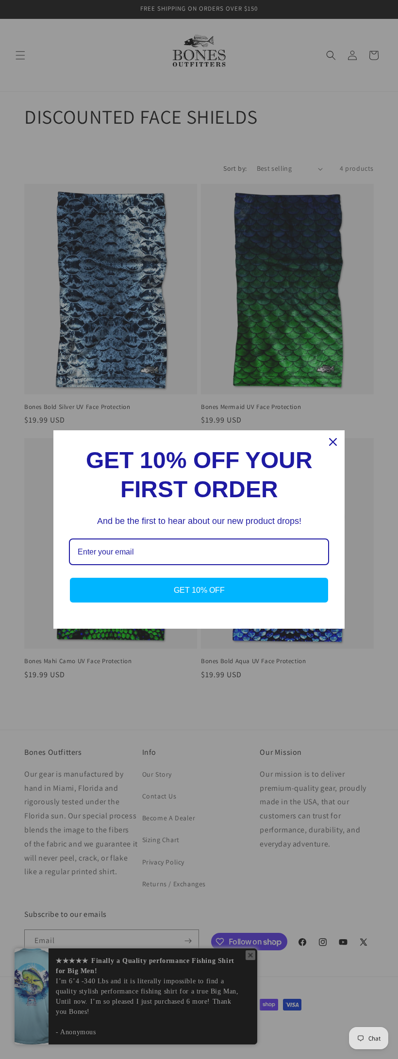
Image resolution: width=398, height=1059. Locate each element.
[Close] (333, 442)
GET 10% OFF (199, 590)
